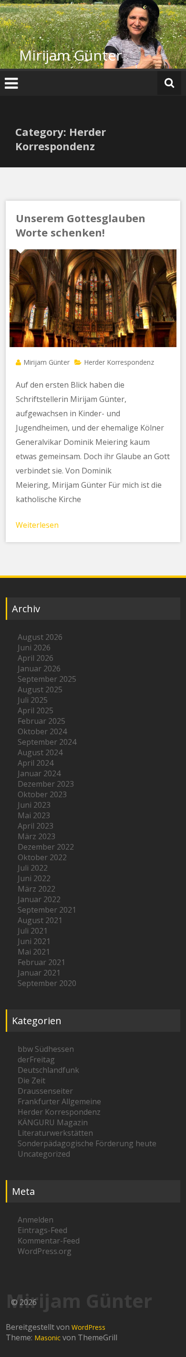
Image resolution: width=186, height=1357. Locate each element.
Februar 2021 (41, 962)
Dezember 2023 (46, 784)
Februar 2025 (41, 721)
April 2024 (35, 763)
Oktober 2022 (42, 857)
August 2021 (40, 920)
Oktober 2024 (42, 731)
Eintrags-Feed (42, 1230)
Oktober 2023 (42, 794)
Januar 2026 (39, 668)
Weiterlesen (37, 525)
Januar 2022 (39, 899)
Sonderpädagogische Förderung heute (87, 1143)
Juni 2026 (34, 647)
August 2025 (40, 689)
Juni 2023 (34, 805)
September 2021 (47, 910)
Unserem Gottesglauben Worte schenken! (80, 225)
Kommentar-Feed (49, 1240)
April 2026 (35, 658)
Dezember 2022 (46, 847)
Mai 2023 (34, 815)
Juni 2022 (34, 878)
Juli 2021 (33, 930)
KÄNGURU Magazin (53, 1122)
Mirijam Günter (70, 55)
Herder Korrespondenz (119, 362)
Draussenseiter (45, 1091)
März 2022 (36, 889)
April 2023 (35, 826)
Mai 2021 (34, 951)
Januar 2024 (39, 773)
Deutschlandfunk (48, 1070)
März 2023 (36, 836)
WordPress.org (45, 1251)
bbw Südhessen (46, 1049)
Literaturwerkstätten (55, 1133)
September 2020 (47, 983)
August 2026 (40, 637)
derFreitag (36, 1059)
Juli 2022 (33, 868)
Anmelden (35, 1219)
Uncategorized (44, 1154)
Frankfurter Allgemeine (59, 1101)
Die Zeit (31, 1080)
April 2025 (35, 710)
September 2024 (47, 742)
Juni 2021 (34, 941)
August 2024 (40, 752)
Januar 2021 (39, 972)
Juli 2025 (33, 700)
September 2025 (47, 679)
